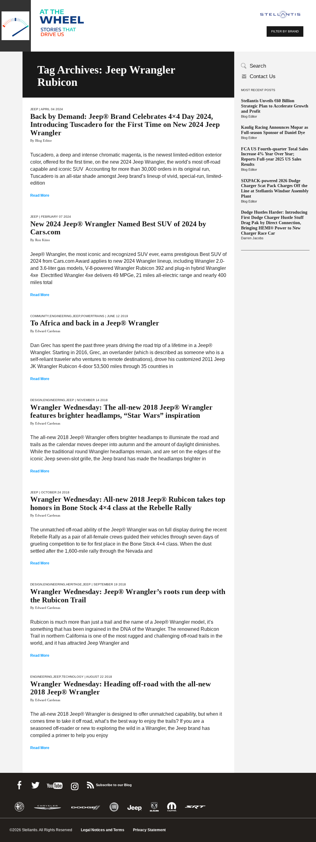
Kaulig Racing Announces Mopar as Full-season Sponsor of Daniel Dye (274, 130)
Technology (73, 676)
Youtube (54, 784)
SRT (195, 807)
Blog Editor (249, 116)
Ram (154, 807)
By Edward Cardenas (45, 331)
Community (39, 316)
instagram (74, 784)
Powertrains (92, 316)
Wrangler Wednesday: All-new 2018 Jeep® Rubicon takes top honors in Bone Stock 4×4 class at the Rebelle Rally (127, 503)
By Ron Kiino (40, 240)
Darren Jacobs (252, 238)
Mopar (171, 807)
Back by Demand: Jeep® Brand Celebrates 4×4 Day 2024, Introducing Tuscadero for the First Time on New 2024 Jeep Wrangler (125, 124)
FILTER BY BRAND (285, 31)
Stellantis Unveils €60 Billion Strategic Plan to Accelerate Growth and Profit (274, 106)
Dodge (85, 807)
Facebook (19, 784)
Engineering (61, 316)
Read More (39, 195)
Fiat (114, 807)
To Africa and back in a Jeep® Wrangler (94, 323)
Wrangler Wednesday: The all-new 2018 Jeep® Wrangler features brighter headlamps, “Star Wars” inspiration (121, 411)
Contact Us (263, 76)
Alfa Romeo (19, 807)
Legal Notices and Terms (102, 830)
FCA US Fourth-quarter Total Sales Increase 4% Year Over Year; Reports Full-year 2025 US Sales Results (274, 157)
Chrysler (47, 807)
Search (258, 66)
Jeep (34, 109)
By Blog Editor (41, 140)
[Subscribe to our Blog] (90, 784)
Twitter (35, 784)
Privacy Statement (149, 830)
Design (36, 400)
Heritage (74, 584)
